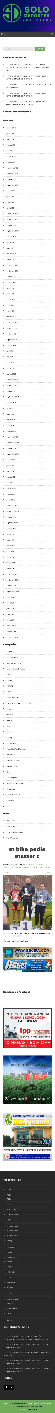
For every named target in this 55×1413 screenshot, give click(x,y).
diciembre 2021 (12, 380)
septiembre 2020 (13, 454)
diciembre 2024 (12, 214)
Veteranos (10, 801)
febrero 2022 (11, 374)
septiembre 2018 (13, 591)
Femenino (10, 680)
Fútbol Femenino (13, 1220)
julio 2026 (10, 134)
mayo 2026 (11, 145)
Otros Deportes (12, 766)
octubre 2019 (11, 517)
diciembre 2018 (12, 574)
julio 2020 (10, 466)
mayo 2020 (11, 477)
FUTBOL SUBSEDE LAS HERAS (19, 703)
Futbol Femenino (13, 697)
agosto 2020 (11, 460)
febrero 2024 (11, 254)
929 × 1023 (28, 864)
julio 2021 (10, 408)
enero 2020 (11, 500)
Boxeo (9, 675)
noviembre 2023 (13, 271)
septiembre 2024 (13, 231)
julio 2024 (10, 242)
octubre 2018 (11, 586)
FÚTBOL (10, 686)
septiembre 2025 (13, 185)
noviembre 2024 (13, 219)
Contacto (10, 1320)
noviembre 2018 (13, 580)
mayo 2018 (11, 614)
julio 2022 (10, 351)
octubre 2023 (11, 277)
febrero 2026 (11, 162)
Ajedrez (10, 1288)
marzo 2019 (11, 557)
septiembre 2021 (13, 397)
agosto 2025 (11, 191)
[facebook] (6, 1387)
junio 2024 (10, 248)
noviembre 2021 (13, 385)
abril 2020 (10, 483)
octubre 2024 (11, 225)
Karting (9, 738)
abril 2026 (10, 151)
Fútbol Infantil (11, 1209)
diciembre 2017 (12, 637)
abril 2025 (10, 208)
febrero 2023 (11, 317)
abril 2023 (10, 305)
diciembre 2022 (12, 322)
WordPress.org (12, 838)
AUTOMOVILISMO (14, 663)
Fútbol (9, 1195)
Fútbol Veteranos (13, 1215)
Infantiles (10, 732)
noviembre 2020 (13, 443)
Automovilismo (12, 1226)
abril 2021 (10, 425)
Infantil (9, 726)
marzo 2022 (11, 368)
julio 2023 (10, 288)
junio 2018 (10, 609)
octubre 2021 (11, 391)
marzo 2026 (11, 156)
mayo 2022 (11, 357)
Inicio (9, 1190)
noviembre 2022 (13, 328)
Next (49, 873)
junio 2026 (10, 139)
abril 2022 (10, 362)
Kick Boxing (11, 743)
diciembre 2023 (12, 265)
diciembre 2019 (12, 506)
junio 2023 (10, 294)
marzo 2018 (11, 626)
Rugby (9, 772)
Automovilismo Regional (16, 669)
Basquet (10, 1252)
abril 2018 (10, 620)
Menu (3, 34)
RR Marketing (32, 1409)
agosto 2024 (11, 237)
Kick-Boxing (11, 1272)
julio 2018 (10, 603)
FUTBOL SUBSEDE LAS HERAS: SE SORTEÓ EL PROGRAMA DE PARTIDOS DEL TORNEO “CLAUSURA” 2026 (28, 67)
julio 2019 (10, 534)
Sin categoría (12, 778)
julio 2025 (10, 197)
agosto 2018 (11, 597)
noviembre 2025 (13, 174)
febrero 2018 (11, 631)
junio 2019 (10, 540)
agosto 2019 (11, 528)
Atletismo (10, 652)
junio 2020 (10, 471)
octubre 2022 (11, 334)
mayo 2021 (11, 420)
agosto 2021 (11, 403)
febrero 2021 (11, 431)
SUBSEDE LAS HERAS (15, 783)
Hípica (9, 720)
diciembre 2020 (12, 437)
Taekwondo (11, 789)
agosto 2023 (11, 282)
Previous (7, 873)
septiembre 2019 (13, 523)
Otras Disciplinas (13, 760)
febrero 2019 (11, 563)
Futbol (9, 692)
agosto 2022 (11, 345)
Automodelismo (12, 657)
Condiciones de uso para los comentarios (27, 1406)
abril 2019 (10, 551)
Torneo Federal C (13, 795)
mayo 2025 (11, 202)
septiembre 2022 (13, 340)
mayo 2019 (11, 546)
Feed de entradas (13, 826)
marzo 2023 (11, 311)
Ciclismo (10, 1303)
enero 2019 (11, 569)
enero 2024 (11, 259)
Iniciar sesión (11, 821)
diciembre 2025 (12, 168)
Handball (10, 715)
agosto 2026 (11, 128)
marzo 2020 (11, 488)
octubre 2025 (11, 179)
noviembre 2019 (13, 511)
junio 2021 (10, 414)
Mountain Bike (12, 755)
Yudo (8, 806)
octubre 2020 (11, 448)
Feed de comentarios (15, 832)
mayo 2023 (11, 300)
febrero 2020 (11, 494)
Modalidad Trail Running (16, 749)
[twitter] (11, 1387)
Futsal (9, 709)
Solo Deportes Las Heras (18, 1403)
